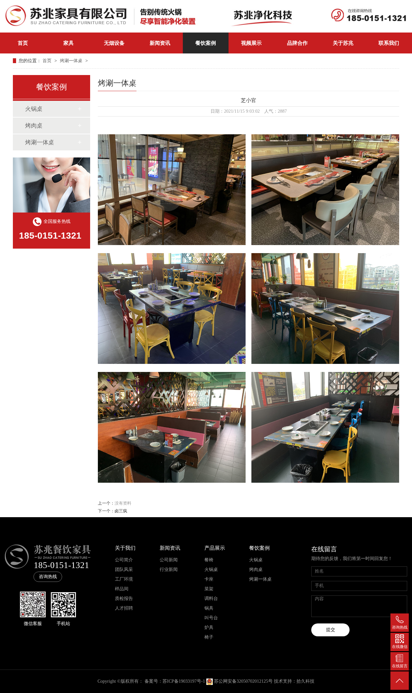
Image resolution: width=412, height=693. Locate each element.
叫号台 (211, 617)
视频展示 (251, 43)
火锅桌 (33, 109)
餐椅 (208, 559)
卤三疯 (121, 510)
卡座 (208, 579)
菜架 (208, 588)
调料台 (211, 598)
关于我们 (125, 548)
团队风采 (124, 569)
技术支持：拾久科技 (294, 681)
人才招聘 (124, 608)
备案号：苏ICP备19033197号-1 (175, 681)
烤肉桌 (33, 125)
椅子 (208, 637)
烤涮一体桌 (72, 60)
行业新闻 (169, 569)
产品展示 (214, 548)
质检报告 (124, 598)
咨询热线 (48, 576)
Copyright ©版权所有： (120, 681)
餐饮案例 (205, 43)
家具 (68, 43)
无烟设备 (114, 43)
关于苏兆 (343, 43)
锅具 (208, 608)
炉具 (208, 627)
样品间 (121, 588)
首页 (23, 43)
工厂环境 (124, 579)
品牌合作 (297, 43)
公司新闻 (169, 559)
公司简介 (124, 559)
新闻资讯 (160, 43)
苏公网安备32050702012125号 (243, 681)
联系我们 (389, 43)
